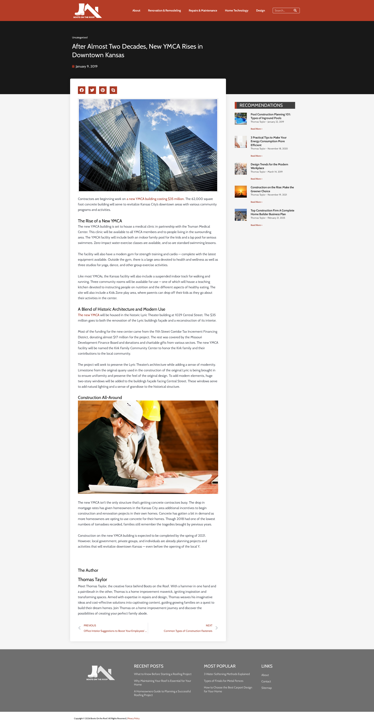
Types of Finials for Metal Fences (223, 681)
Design (260, 10)
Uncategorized (79, 37)
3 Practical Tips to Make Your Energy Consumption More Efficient (269, 141)
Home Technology (236, 10)
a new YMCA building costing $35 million (155, 199)
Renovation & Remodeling (164, 10)
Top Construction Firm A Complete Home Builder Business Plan (272, 212)
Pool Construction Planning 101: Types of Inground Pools (271, 116)
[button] (81, 90)
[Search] (295, 10)
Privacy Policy (134, 718)
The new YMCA (88, 315)
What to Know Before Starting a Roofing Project (162, 674)
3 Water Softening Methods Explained (227, 674)
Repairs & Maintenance (203, 10)
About (136, 10)
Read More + (257, 129)
